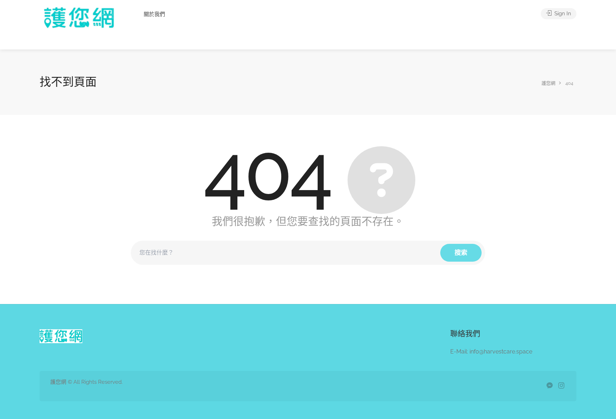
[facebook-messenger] (549, 386)
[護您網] (82, 27)
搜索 (461, 252)
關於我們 (154, 14)
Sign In (562, 13)
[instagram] (561, 386)
